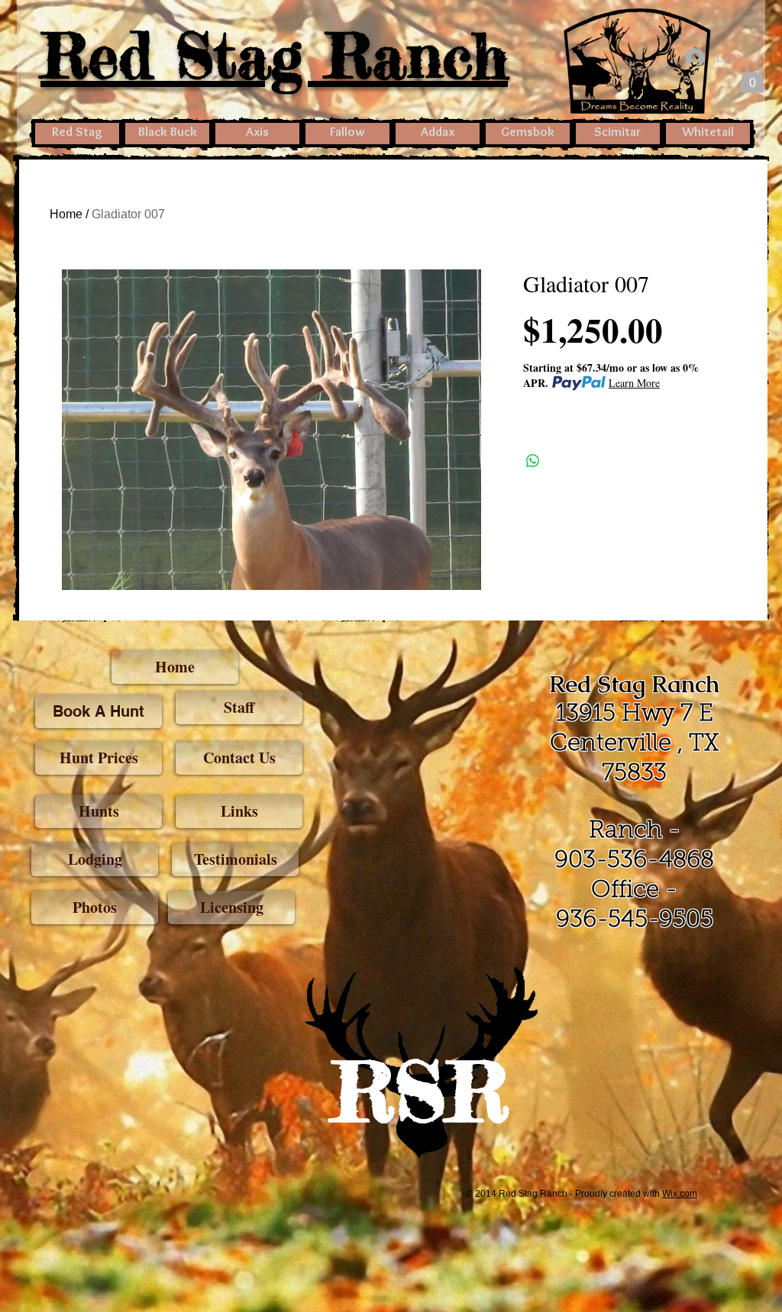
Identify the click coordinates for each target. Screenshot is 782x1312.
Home (66, 214)
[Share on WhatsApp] (533, 461)
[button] (752, 77)
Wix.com (679, 1193)
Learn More (634, 383)
